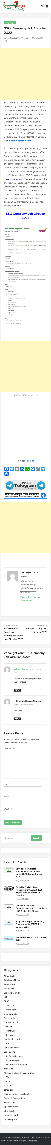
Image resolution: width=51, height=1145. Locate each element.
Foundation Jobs (11, 1022)
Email (8, 796)
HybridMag (32, 1140)
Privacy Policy (14, 1137)
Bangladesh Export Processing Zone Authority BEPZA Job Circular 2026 (30, 924)
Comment (10, 749)
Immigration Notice (13, 1039)
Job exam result (11, 1047)
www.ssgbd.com (14, 179)
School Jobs (9, 1102)
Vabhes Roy (19, 669)
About (4, 1137)
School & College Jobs (14, 1098)
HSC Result (9, 1035)
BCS (6, 997)
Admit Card (9, 984)
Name (7, 784)
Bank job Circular (12, 993)
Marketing (8, 1068)
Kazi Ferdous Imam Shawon (17, 38)
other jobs (8, 1090)
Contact (45, 1137)
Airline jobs (9, 988)
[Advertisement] (25, 74)
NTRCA (7, 1085)
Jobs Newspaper (11, 1060)
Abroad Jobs (9, 976)
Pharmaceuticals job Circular (17, 1094)
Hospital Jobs (10, 1031)
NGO (6, 1077)
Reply (17, 690)
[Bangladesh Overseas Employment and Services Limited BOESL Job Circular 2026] (9, 869)
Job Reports (9, 1052)
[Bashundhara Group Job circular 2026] (9, 937)
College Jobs (10, 1009)
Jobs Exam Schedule (13, 1056)
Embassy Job (10, 1018)
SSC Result (9, 1111)
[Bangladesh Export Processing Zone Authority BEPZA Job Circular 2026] (9, 922)
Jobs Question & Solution (15, 1064)
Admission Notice (12, 980)
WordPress (17, 1140)
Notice (7, 1081)
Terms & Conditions (31, 1137)
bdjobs (30, 460)
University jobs (11, 1119)
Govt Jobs (8, 1026)
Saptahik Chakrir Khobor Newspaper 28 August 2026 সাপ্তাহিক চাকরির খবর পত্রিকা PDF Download (29, 891)
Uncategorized (11, 1115)
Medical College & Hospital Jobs (19, 1073)
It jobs (7, 1043)
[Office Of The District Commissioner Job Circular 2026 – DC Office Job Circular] (9, 906)
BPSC (6, 1001)
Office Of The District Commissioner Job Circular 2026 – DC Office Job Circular (31, 908)
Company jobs (10, 23)
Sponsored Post (11, 1106)
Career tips (9, 1005)
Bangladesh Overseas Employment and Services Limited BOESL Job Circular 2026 (29, 873)
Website (8, 809)
